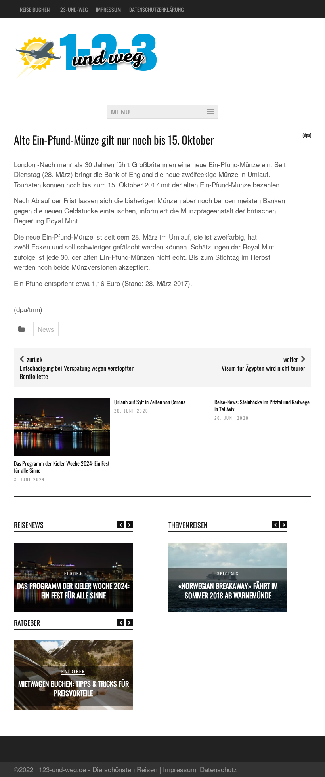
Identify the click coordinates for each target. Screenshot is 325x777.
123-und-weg (73, 9)
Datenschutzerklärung (156, 9)
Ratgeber (73, 671)
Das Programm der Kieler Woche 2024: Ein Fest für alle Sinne (61, 466)
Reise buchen (35, 9)
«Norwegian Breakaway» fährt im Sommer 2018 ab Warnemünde (228, 590)
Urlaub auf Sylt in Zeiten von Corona (149, 402)
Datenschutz (218, 769)
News (46, 329)
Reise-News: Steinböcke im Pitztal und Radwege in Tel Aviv (262, 405)
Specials (228, 573)
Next (129, 524)
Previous (120, 524)
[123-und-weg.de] (85, 76)
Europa (73, 573)
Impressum (108, 9)
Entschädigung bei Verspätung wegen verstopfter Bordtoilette (77, 372)
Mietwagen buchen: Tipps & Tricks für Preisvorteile (73, 688)
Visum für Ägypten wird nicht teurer (263, 368)
